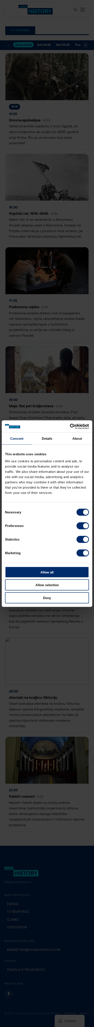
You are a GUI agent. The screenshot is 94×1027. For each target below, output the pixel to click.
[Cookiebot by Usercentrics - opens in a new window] (70, 426)
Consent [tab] (16, 438)
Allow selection (47, 585)
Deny (47, 598)
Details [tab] (47, 438)
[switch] (83, 525)
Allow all (47, 572)
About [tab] (77, 438)
